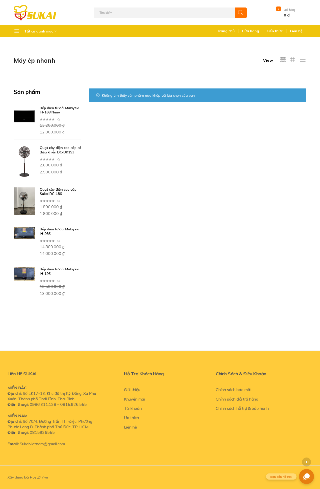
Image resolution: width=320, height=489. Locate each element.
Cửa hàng (250, 31)
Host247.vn (39, 477)
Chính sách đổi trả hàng (237, 399)
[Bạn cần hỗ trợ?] (306, 476)
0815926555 (42, 432)
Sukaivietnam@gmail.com (42, 443)
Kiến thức (274, 31)
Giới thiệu (132, 389)
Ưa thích (131, 417)
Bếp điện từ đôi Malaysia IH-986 (59, 231)
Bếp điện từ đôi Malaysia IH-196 (59, 271)
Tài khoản (133, 408)
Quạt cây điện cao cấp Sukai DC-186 (58, 191)
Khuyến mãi (134, 399)
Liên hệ (296, 31)
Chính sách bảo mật (234, 389)
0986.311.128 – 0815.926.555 (58, 404)
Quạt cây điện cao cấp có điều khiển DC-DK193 (60, 149)
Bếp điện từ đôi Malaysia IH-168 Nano (59, 110)
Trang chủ (225, 31)
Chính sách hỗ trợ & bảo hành (242, 408)
